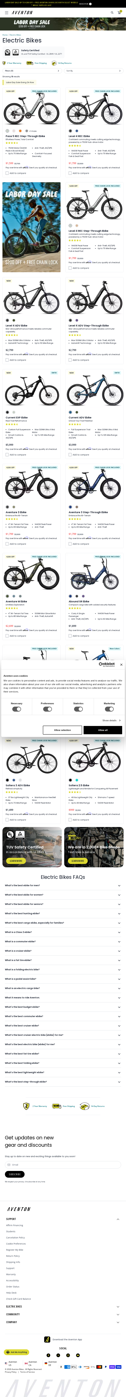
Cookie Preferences (16, 1243)
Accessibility (12, 1280)
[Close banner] (121, 664)
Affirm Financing (14, 1225)
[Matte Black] (70, 131)
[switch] (47, 709)
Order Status (12, 1286)
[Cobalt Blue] (70, 507)
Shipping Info (13, 1262)
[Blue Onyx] (70, 412)
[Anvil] (26, 131)
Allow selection (62, 730)
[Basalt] (20, 596)
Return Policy (13, 1255)
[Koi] (20, 131)
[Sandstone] (77, 225)
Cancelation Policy (15, 1237)
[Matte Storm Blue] (77, 131)
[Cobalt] (70, 596)
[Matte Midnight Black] (7, 780)
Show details (109, 720)
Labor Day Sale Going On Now (20, 82)
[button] (12, 143)
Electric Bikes (15, 35)
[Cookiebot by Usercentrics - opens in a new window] (101, 664)
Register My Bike (14, 1249)
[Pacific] (14, 596)
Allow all (103, 730)
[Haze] (77, 320)
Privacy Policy (11, 1372)
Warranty (11, 1274)
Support (10, 1268)
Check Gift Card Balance (18, 1298)
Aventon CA (33, 1363)
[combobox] (96, 13)
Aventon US (13, 1363)
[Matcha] (14, 507)
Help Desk (11, 1292)
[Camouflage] (14, 320)
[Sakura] (14, 131)
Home (5, 35)
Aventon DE (52, 1363)
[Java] (77, 507)
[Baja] (77, 780)
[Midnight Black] (7, 412)
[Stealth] (7, 507)
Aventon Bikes (18, 1369)
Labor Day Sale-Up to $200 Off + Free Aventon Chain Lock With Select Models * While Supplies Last (41, 4)
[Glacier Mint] (7, 131)
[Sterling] (20, 780)
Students (10, 1231)
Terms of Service (27, 1372)
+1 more (32, 131)
